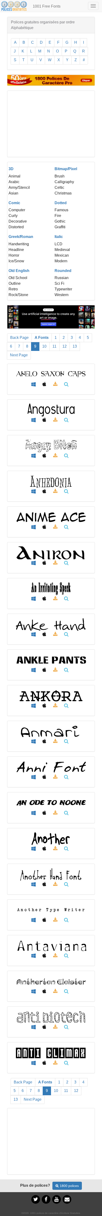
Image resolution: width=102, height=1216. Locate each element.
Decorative (18, 221)
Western (62, 295)
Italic (59, 237)
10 (44, 346)
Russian (62, 278)
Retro (13, 289)
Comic (14, 203)
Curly (13, 216)
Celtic (59, 187)
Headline (16, 250)
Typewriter (63, 289)
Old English (19, 271)
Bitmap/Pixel (66, 169)
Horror (14, 255)
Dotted (61, 203)
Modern (61, 261)
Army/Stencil (19, 187)
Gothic (60, 221)
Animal (14, 176)
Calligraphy (64, 182)
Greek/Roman (21, 237)
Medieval (62, 250)
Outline (15, 283)
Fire (58, 216)
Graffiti (60, 227)
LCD (58, 244)
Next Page (19, 355)
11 (54, 346)
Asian (13, 193)
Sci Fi (59, 283)
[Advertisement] (51, 124)
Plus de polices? (35, 1185)
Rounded (63, 271)
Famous (61, 210)
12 (64, 346)
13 (75, 346)
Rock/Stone (18, 295)
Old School (18, 278)
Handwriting (19, 244)
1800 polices (69, 1186)
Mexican (62, 255)
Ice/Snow (16, 261)
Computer (17, 210)
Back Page (19, 338)
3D (11, 169)
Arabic (14, 182)
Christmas (63, 193)
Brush (60, 176)
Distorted (16, 227)
